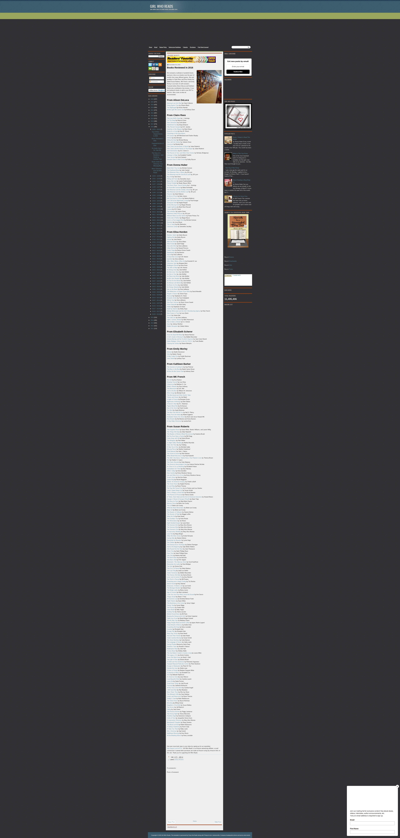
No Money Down (172, 270)
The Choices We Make (174, 575)
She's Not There (172, 445)
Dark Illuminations (172, 151)
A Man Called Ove (172, 356)
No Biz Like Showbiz (173, 278)
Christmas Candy (172, 226)
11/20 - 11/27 (156, 187)
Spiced (169, 254)
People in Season (172, 293)
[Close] (397, 786)
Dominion (170, 222)
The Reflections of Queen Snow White (178, 291)
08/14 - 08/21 (156, 225)
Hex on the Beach (172, 289)
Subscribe (238, 72)
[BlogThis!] (176, 757)
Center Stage (171, 250)
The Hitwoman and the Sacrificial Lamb (179, 174)
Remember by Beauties (174, 540)
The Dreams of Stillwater (174, 512)
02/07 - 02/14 (156, 300)
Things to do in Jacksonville (212, 835)
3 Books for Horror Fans (240, 196)
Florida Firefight (171, 183)
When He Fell (171, 516)
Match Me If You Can (173, 168)
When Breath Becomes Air (175, 455)
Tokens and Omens (173, 397)
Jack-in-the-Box (171, 391)
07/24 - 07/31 (156, 234)
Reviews (181, 759)
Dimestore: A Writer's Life (174, 586)
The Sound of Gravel (173, 453)
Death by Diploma (172, 309)
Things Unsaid (171, 596)
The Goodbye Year (172, 518)
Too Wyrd (170, 410)
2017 (152, 124)
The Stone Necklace (173, 640)
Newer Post (171, 822)
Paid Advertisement (203, 47)
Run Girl (169, 380)
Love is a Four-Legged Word (175, 220)
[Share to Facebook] (180, 757)
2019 (152, 118)
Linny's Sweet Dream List (174, 490)
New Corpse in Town (173, 313)
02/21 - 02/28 (156, 295)
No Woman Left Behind (174, 283)
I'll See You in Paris (173, 447)
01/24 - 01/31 (156, 306)
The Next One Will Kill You (175, 412)
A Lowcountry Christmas (174, 720)
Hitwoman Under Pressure (175, 213)
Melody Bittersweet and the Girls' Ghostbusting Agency (183, 311)
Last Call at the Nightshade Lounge (177, 200)
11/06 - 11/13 (156, 192)
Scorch (169, 315)
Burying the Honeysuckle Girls (176, 616)
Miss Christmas (171, 731)
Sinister (169, 239)
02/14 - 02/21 (156, 297)
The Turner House (172, 484)
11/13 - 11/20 (156, 189)
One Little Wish (171, 246)
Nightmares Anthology (173, 401)
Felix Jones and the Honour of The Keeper (179, 148)
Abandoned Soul (172, 125)
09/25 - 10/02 (156, 209)
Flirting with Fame (172, 179)
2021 (152, 113)
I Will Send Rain (172, 690)
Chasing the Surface (173, 343)
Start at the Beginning (173, 547)
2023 (152, 107)
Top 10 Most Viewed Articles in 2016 (157, 134)
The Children (171, 542)
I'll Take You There (172, 729)
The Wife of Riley (172, 267)
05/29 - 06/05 (156, 256)
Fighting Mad (171, 237)
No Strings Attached (173, 287)
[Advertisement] (200, 29)
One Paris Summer (173, 302)
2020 (152, 115)
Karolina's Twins (172, 646)
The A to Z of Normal (173, 568)
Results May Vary (172, 620)
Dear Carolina (171, 473)
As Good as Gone (172, 677)
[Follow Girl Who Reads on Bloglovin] (157, 91)
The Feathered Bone (173, 170)
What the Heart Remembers (175, 508)
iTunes (231, 269)
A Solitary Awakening (173, 726)
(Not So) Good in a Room (174, 198)
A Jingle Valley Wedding (174, 442)
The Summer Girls (172, 525)
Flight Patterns (171, 601)
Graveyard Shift (171, 202)
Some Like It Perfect (173, 218)
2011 (152, 328)
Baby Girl (170, 510)
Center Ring (170, 479)
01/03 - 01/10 (156, 314)
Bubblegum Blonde (172, 265)
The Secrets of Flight (173, 514)
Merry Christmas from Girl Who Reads (157, 171)
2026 (152, 99)
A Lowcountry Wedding (174, 531)
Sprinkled (170, 259)
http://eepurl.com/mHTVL (174, 748)
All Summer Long (172, 599)
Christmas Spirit (172, 263)
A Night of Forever (172, 399)
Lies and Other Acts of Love (175, 475)
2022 (152, 110)
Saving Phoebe (171, 644)
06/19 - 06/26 (156, 248)
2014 (152, 320)
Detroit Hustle (171, 583)
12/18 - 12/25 (156, 176)
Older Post (218, 822)
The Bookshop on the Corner (175, 603)
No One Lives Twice (173, 272)
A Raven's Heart (172, 404)
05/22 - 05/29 (156, 259)
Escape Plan (171, 631)
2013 (152, 323)
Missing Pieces (171, 449)
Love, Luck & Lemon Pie (174, 577)
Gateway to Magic (172, 155)
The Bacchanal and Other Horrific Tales (179, 395)
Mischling (170, 703)
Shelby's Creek (171, 698)
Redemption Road (172, 648)
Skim (168, 354)
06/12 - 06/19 (156, 250)
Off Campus (170, 135)
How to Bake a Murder (173, 322)
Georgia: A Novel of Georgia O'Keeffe (178, 499)
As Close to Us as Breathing (175, 466)
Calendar (185, 47)
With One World (171, 241)
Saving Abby (171, 538)
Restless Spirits (172, 235)
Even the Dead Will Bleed (174, 335)
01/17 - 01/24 (156, 308)
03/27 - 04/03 (156, 281)
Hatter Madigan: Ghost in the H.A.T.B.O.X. (180, 341)
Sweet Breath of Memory (174, 625)
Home (150, 47)
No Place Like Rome (173, 276)
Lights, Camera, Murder (174, 319)
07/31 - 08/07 (156, 231)
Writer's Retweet (172, 386)
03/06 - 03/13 (156, 289)
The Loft (169, 505)
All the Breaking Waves (174, 735)
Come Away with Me (173, 438)
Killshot (169, 138)
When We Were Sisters (174, 536)
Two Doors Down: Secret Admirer (177, 185)
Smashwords (233, 261)
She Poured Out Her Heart (175, 549)
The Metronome (171, 388)
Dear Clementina (172, 122)
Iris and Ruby (171, 486)
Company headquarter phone (228, 835)
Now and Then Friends (174, 635)
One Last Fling (171, 570)
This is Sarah (171, 224)
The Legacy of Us (172, 655)
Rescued (169, 296)
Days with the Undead (173, 142)
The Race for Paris (172, 501)
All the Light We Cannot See (175, 109)
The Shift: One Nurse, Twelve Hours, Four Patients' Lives (184, 458)
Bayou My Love (171, 181)
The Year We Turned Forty (175, 488)
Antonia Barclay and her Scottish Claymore (180, 339)
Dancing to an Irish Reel (174, 103)
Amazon (231, 257)
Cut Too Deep (171, 120)
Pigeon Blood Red (172, 406)
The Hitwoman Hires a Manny (176, 172)
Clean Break (170, 609)
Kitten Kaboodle (172, 304)
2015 (152, 317)
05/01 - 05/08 (156, 267)
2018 (152, 121)
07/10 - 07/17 (156, 239)
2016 (152, 127)
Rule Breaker (171, 419)
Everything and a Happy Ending (176, 581)
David (168, 324)
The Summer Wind (172, 527)
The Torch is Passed (173, 579)
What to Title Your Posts (240, 153)
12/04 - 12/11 (156, 181)
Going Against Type (173, 105)
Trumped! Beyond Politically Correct (178, 664)
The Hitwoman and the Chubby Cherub (178, 189)
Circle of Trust (171, 718)
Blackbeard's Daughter (174, 722)
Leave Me (170, 681)
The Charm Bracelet (173, 462)
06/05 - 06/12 (156, 253)
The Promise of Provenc (174, 494)
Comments (154, 81)
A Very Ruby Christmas (174, 421)
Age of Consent (171, 592)
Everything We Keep (173, 627)
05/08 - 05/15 (156, 264)
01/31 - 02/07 (156, 303)
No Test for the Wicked (174, 280)
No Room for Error (172, 285)
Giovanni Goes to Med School (176, 159)
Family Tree (170, 605)
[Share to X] (178, 757)
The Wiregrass (171, 440)
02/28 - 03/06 (156, 292)
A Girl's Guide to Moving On (175, 337)
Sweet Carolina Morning (174, 638)
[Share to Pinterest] (182, 757)
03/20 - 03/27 (156, 284)
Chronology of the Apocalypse (176, 133)
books (176, 759)
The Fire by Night (172, 714)
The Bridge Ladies (172, 590)
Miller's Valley (171, 471)
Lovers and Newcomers (174, 696)
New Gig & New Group (232, 168)
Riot (168, 460)
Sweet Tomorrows (172, 573)
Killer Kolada (171, 244)
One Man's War (171, 560)
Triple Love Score (172, 618)
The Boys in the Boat (173, 369)
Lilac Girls (170, 555)
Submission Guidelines (175, 47)
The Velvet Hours (172, 701)
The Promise (171, 607)
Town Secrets (171, 157)
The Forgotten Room (173, 429)
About (155, 47)
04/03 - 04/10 (156, 278)
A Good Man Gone (172, 257)
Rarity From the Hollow (174, 414)
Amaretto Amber (172, 298)
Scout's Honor (171, 477)
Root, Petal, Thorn (172, 692)
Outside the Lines (172, 668)
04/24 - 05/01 (156, 270)
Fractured (170, 685)
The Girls (169, 566)
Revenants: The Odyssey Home (176, 562)
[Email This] (174, 757)
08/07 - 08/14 (156, 228)
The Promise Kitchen (173, 711)
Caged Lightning (172, 207)
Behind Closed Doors (173, 614)
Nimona (169, 352)
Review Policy (163, 47)
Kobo (230, 265)
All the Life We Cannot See (175, 371)
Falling (169, 709)
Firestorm (170, 194)
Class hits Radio (193, 835)
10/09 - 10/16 (156, 203)
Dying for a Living (172, 131)
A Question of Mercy (173, 672)
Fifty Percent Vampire (173, 127)
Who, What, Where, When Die (176, 261)
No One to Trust (172, 274)
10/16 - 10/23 (156, 201)
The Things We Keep (173, 432)
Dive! (168, 674)
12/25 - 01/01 (156, 129)
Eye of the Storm (172, 408)
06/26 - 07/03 (156, 245)
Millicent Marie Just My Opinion (176, 215)
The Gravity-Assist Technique (176, 544)
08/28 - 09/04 (156, 220)
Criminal (169, 209)
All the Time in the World (174, 687)
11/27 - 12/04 (156, 184)
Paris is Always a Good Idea (175, 492)
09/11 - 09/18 (156, 214)
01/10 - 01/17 (156, 311)
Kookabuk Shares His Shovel (176, 417)
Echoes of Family (172, 670)
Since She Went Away (174, 657)
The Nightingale (171, 107)
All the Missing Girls (173, 205)
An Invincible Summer (173, 187)
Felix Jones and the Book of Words (178, 146)
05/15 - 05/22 (156, 261)
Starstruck (170, 144)
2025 (152, 102)
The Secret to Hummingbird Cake (177, 464)
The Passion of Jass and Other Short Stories (180, 153)
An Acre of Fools (172, 196)
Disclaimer (193, 47)
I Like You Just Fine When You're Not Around (180, 594)
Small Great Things (173, 683)
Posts (153, 78)
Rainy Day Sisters (172, 633)
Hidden (169, 306)
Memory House (171, 503)
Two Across (170, 707)
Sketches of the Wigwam (174, 129)
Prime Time (170, 551)
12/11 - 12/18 (156, 178)
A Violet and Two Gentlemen (175, 662)
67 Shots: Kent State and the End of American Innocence (184, 497)
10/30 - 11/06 (156, 195)
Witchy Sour (170, 300)
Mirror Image (171, 393)
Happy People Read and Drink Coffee (178, 622)
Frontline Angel (171, 716)
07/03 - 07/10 (156, 242)
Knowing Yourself (172, 382)
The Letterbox (171, 211)
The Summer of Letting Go (175, 367)
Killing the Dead (171, 140)
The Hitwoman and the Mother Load (177, 192)
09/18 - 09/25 (156, 212)
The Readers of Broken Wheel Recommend (180, 434)
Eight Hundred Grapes (173, 523)
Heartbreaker (171, 252)
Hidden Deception (172, 326)
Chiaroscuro (170, 384)
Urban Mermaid (171, 248)
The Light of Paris (172, 659)
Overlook (169, 629)
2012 (152, 326)
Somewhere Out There (174, 469)
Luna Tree (170, 534)
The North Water (172, 557)
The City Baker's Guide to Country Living (179, 653)
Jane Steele (170, 358)
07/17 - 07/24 (156, 237)
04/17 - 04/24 (156, 272)
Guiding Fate (171, 612)
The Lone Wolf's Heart (173, 118)
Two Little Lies (171, 317)
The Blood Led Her (172, 724)
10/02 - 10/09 (156, 206)
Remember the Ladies (173, 564)
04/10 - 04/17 (156, 275)
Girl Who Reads (161, 6)
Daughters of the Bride (174, 705)
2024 (152, 104)
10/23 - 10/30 (156, 198)
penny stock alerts (245, 835)
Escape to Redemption (174, 666)
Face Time (170, 553)
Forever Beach (171, 651)
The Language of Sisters (174, 642)
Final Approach (171, 451)
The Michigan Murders (173, 588)
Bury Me (169, 176)
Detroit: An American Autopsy (176, 481)
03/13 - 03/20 (156, 286)
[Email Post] (171, 757)
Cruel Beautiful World (173, 679)
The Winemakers (172, 521)
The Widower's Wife (173, 694)
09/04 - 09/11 (156, 217)
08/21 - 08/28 (156, 223)
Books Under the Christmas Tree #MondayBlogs (157, 164)
